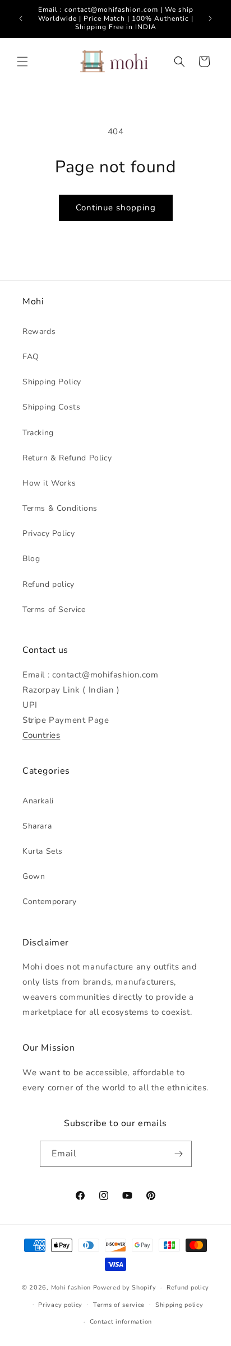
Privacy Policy (48, 533)
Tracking (38, 432)
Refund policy (48, 584)
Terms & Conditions (60, 508)
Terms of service (119, 1305)
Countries (41, 735)
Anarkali (38, 801)
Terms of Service (54, 609)
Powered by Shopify (124, 1287)
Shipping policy (179, 1305)
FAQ (30, 356)
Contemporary (49, 901)
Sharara (37, 826)
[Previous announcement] (20, 18)
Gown (33, 876)
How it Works (49, 483)
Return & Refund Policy (67, 458)
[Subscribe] (179, 1154)
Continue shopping (116, 207)
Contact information (121, 1321)
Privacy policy (60, 1305)
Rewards (39, 331)
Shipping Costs (51, 407)
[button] (22, 61)
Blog (31, 558)
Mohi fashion (71, 1287)
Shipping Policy (51, 381)
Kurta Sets (42, 851)
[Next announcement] (210, 18)
